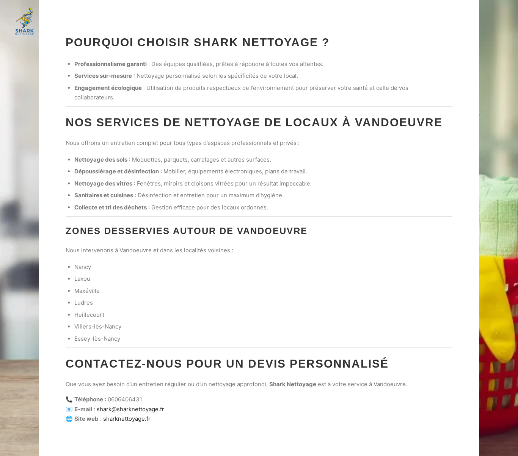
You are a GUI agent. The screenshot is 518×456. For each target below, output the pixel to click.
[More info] (490, 22)
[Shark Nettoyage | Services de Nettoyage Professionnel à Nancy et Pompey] (24, 21)
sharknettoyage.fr (127, 418)
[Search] (476, 22)
